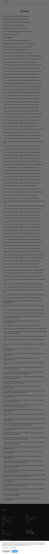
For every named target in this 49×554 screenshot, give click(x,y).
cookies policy (28, 545)
